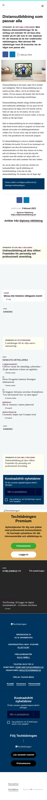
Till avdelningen (36, 571)
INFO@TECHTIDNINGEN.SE (30, 670)
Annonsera (21, 684)
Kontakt (10, 684)
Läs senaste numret (23, 754)
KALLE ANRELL (23, 657)
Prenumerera (23, 546)
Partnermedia (34, 684)
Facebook (20, 740)
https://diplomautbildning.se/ (23, 215)
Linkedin (27, 740)
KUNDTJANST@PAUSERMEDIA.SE (30, 667)
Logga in (23, 554)
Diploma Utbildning (31, 220)
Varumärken (13, 784)
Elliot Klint (23, 647)
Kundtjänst (13, 789)
